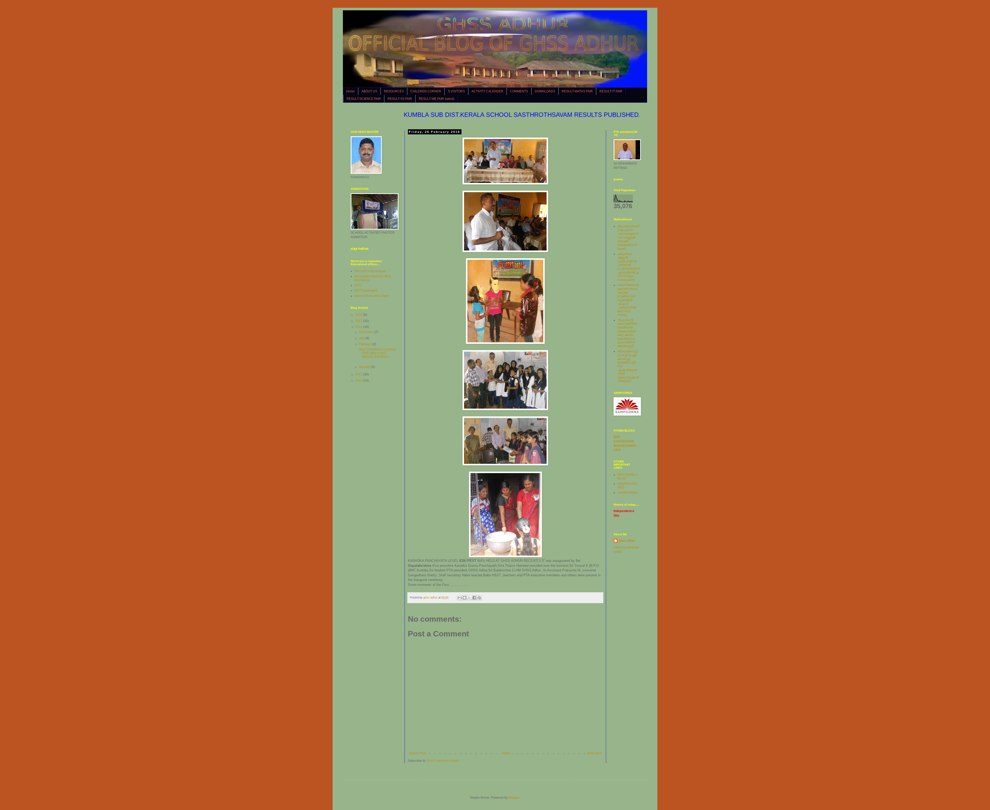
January (365, 367)
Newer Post (417, 753)
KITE (357, 285)
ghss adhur (627, 540)
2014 (359, 380)
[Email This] (459, 597)
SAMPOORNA (627, 493)
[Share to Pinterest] (479, 597)
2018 (359, 315)
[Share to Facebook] (474, 597)
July (362, 338)
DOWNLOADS (545, 91)
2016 (359, 327)
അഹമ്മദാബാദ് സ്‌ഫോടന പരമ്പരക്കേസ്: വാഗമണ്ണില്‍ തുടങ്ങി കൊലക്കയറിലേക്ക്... (628, 237)
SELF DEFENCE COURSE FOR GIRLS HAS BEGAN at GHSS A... (377, 353)
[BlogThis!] (464, 597)
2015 (359, 374)
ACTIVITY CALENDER (487, 91)
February (365, 344)
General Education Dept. (371, 296)
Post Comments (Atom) (443, 761)
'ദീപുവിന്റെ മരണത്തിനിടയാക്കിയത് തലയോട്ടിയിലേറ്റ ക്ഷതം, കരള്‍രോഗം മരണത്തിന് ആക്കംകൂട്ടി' (627, 333)
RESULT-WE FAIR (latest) (436, 99)
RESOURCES (394, 91)
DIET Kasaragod (366, 290)
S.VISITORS (456, 91)
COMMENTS (519, 91)
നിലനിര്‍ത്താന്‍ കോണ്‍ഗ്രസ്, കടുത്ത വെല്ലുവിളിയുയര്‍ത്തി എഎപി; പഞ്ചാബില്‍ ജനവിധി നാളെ (628, 300)
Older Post (594, 753)
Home (350, 91)
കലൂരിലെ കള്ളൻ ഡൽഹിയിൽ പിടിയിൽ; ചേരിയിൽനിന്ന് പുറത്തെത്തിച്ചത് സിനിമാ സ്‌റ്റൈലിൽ (628, 267)
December (366, 332)
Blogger (513, 797)
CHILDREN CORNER (425, 91)
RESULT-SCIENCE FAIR (363, 99)
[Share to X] (469, 597)
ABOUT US (369, 91)
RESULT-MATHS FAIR (577, 91)
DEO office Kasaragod (370, 271)
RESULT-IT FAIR (610, 91)
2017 (359, 321)
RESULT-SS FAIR (399, 99)
